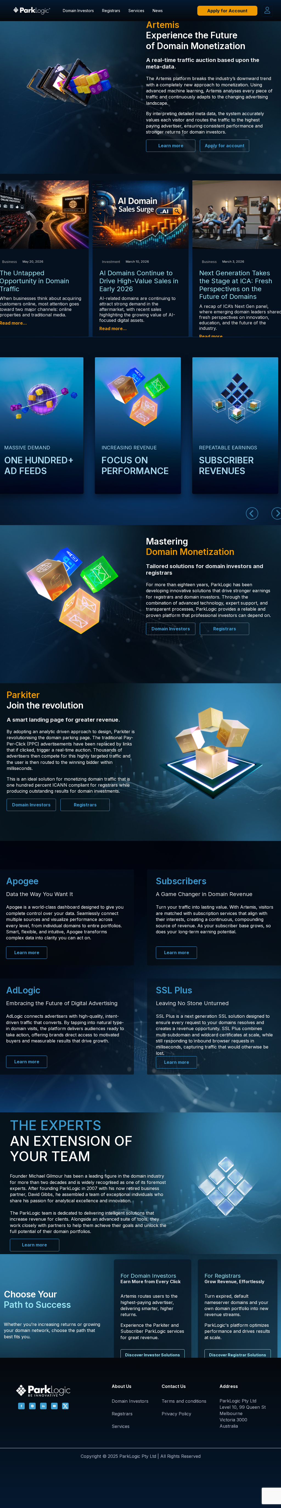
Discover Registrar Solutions (237, 1355)
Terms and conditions (184, 1401)
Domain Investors (78, 10)
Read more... (113, 328)
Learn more (170, 145)
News (158, 10)
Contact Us (174, 1386)
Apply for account (225, 145)
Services (136, 10)
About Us (121, 1386)
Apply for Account (227, 10)
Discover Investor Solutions (152, 1355)
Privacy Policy (176, 1413)
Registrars (111, 10)
